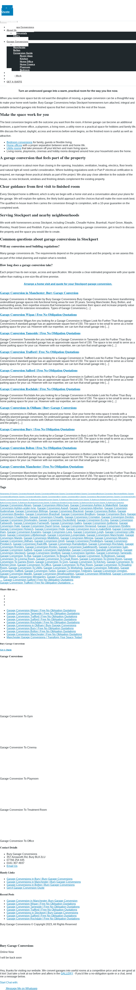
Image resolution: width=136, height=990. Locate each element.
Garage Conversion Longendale (66, 535)
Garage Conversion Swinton (78, 553)
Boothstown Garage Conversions (22, 496)
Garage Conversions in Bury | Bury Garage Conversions (39, 878)
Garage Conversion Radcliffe (30, 544)
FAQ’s (16, 36)
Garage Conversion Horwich (17, 529)
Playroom (25, 67)
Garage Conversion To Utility (25, 567)
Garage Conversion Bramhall (42, 514)
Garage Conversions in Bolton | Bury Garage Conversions (41, 884)
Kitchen (24, 59)
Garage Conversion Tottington (101, 567)
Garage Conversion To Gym (51, 561)
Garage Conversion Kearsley (24, 532)
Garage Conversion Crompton (82, 517)
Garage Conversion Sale (113, 547)
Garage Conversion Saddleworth (78, 547)
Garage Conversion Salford (16, 550)
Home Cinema (27, 64)
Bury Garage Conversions (20, 27)
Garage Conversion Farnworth (31, 523)
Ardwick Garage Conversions (86, 494)
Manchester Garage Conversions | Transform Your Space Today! (44, 637)
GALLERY (67, 973)
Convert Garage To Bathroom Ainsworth (31, 499)
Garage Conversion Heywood (78, 526)
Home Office (26, 61)
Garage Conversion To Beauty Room (54, 555)
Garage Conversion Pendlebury (84, 541)
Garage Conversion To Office (34, 564)
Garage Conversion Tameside (114, 553)
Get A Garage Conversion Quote (25, 887)
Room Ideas (26, 56)
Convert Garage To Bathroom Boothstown (21, 502)
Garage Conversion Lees (57, 532)
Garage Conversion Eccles (93, 520)
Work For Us (20, 39)
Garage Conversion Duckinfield (57, 520)
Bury (15, 44)
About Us (11, 30)
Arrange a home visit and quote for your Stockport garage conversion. (68, 284)
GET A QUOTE (14, 82)
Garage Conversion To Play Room (73, 564)
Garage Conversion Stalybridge (52, 550)
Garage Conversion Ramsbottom (67, 544)
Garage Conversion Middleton (41, 538)
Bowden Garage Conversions (46, 496)
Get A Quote (7, 10)
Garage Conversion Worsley (63, 576)
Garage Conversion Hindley (113, 526)
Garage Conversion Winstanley (27, 576)
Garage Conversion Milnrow (76, 538)
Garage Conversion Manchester (105, 535)
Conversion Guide (23, 53)
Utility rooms (14, 148)
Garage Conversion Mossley (111, 538)
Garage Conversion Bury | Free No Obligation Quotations (37, 429)
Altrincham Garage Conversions (63, 494)
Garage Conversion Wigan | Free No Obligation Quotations (38, 314)
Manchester (19, 47)
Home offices (14, 145)
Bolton (16, 50)
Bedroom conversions (19, 142)
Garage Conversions (17, 41)
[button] (12, 982)
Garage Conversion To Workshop (63, 567)
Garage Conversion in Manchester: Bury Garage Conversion (39, 293)
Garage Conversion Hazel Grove (40, 526)
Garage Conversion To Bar (15, 555)
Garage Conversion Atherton (86, 508)
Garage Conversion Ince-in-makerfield (88, 529)
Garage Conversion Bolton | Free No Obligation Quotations (38, 447)
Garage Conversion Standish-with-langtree (97, 550)
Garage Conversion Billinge (31, 511)
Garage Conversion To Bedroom (96, 555)
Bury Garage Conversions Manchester (91, 496)
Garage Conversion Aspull (52, 508)
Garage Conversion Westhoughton (53, 573)
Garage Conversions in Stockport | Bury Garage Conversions (42, 912)
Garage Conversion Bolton (100, 511)
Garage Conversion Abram (15, 505)
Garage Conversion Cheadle (46, 517)
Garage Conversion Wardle (16, 573)
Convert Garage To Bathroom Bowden (52, 502)
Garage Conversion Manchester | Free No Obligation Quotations (41, 466)
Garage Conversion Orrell (49, 541)
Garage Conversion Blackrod (66, 511)
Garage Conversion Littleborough (26, 535)
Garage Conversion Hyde (50, 529)
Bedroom (25, 70)
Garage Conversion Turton (40, 570)
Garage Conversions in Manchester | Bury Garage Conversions (44, 881)
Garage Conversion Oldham (16, 541)
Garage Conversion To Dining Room (100, 558)
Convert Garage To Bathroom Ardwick (91, 499)
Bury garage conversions (66, 496)
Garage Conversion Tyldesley (74, 570)
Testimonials (20, 33)
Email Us (12, 866)
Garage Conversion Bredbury (78, 514)
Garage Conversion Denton (117, 517)
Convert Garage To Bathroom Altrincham (61, 499)
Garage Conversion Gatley (66, 523)
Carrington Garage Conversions (118, 496)
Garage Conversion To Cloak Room (57, 558)
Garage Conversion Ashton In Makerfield (94, 505)
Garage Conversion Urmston (110, 570)
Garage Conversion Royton (41, 547)
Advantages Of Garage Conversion (13, 494)
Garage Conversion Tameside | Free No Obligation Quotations (40, 333)
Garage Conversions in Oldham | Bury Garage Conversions (38, 407)
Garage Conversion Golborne (100, 523)
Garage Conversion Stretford (43, 553)
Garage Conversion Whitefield (93, 573)
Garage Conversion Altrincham (51, 505)
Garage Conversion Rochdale (106, 544)
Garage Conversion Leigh (88, 532)
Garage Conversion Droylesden (18, 520)
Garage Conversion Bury (111, 514)
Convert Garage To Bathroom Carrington (108, 502)
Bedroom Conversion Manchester (110, 494)
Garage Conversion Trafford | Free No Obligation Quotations (39, 351)
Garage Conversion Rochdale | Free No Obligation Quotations (40, 389)
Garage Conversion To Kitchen (87, 561)
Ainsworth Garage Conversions (39, 494)
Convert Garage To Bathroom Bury (80, 502)
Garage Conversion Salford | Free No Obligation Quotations (38, 370)
